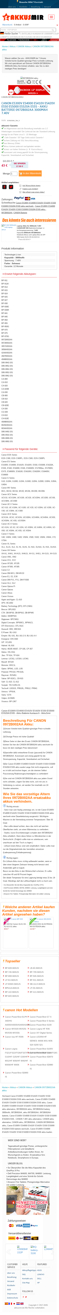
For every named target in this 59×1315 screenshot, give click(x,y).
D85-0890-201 (7, 438)
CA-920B (5, 389)
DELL (39, 1278)
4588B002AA (6, 359)
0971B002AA (6, 340)
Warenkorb (7, 25)
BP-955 (4, 323)
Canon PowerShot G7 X (40, 1017)
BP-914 (4, 287)
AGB (9, 1289)
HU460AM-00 (37, 34)
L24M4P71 (4, 37)
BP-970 (4, 330)
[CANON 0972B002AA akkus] (29, 78)
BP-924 (4, 293)
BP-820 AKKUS (12, 996)
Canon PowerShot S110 (40, 1053)
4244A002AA (6, 353)
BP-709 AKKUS (37, 972)
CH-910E (5, 418)
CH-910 (4, 415)
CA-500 (4, 409)
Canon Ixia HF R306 (14, 1037)
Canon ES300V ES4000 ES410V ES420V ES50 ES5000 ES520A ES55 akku (28, 207)
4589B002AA (6, 422)
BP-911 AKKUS (36, 980)
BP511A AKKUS (12, 988)
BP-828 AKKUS (12, 968)
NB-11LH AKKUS (37, 984)
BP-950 (4, 320)
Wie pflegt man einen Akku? (33, 192)
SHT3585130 (15, 37)
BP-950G (5, 326)
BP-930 (4, 303)
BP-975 (4, 333)
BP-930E (5, 307)
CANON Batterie (20, 213)
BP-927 (4, 300)
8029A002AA (6, 425)
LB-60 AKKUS (36, 968)
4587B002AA (6, 356)
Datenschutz (12, 1298)
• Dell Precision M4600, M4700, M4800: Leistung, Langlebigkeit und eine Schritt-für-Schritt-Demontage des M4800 (28, 889)
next (53, 1252)
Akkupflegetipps (28, 1270)
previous (9, 1252)
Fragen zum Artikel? (30, 189)
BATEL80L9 (27, 34)
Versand (47, 7)
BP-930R (5, 310)
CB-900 (4, 395)
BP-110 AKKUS (12, 992)
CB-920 (4, 402)
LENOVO (40, 1274)
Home (5, 46)
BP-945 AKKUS (37, 976)
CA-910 (4, 382)
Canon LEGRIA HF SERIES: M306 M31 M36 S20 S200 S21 (41, 1041)
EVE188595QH (45, 37)
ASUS (39, 1270)
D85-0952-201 (7, 372)
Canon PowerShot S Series (42, 1021)
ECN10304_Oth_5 (13, 120)
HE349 (36, 37)
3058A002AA (6, 349)
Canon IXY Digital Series (41, 1033)
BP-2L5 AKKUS (37, 992)
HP (38, 1283)
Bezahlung (35, 7)
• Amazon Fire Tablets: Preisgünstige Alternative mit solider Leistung (26, 894)
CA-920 (4, 386)
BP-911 (4, 280)
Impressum (12, 1294)
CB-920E (5, 405)
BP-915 (4, 290)
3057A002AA (6, 346)
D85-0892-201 (7, 441)
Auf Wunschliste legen (31, 186)
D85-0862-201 (7, 369)
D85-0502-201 (7, 435)
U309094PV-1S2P (51, 34)
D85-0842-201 (7, 363)
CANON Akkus (24, 46)
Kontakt (38, 2)
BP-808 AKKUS (12, 976)
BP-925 (4, 297)
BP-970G (5, 336)
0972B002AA (6, 213)
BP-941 (4, 313)
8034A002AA (6, 428)
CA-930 (4, 392)
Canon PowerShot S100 (41, 1025)
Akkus (12, 46)
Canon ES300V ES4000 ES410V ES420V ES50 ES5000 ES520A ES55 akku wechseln (28, 204)
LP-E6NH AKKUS (12, 984)
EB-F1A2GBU (27, 37)
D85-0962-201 (7, 376)
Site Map (26, 1283)
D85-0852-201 (7, 366)
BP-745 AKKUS (12, 972)
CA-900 (4, 379)
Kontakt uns (27, 1278)
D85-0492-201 (7, 432)
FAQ (23, 1274)
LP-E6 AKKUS (36, 988)
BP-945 (4, 317)
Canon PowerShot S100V (41, 1049)
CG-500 (4, 412)
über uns (12, 7)
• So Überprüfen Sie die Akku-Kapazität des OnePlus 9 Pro (23, 885)
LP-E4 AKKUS (11, 980)
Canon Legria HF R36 (40, 1029)
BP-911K (5, 284)
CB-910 (4, 399)
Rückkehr (23, 7)
